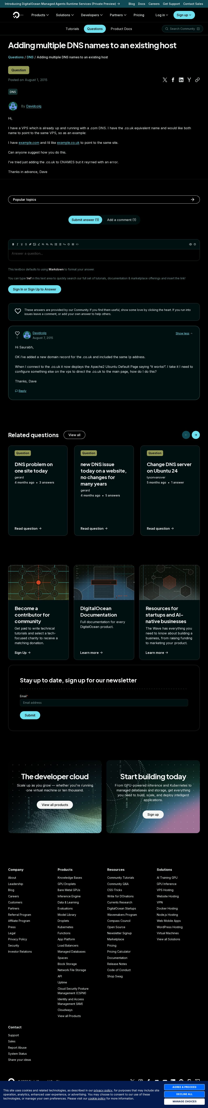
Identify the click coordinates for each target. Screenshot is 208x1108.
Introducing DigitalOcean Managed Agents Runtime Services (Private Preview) (60, 3)
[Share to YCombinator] (189, 79)
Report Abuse (17, 1047)
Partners (13, 908)
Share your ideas (19, 1059)
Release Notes (117, 964)
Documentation (117, 958)
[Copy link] (197, 79)
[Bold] (13, 244)
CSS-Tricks (114, 890)
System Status (17, 1053)
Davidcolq (33, 106)
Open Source (116, 927)
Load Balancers (68, 945)
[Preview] (190, 244)
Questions (95, 29)
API (60, 976)
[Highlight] (38, 244)
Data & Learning (68, 902)
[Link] (30, 244)
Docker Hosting (167, 908)
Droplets (63, 920)
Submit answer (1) (85, 220)
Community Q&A (118, 884)
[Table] (73, 244)
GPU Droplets (67, 884)
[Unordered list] (55, 244)
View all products (55, 805)
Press (12, 927)
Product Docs (121, 29)
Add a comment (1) (121, 220)
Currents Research (119, 902)
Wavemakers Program (122, 914)
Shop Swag (115, 976)
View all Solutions (168, 939)
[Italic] (17, 244)
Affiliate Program (19, 920)
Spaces (63, 958)
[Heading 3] (51, 244)
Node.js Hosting (167, 914)
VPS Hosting (165, 890)
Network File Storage (72, 970)
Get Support (171, 3)
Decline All (184, 1094)
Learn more (89, 653)
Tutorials (72, 29)
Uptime (62, 982)
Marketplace (115, 939)
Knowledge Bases (70, 877)
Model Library (67, 914)
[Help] (194, 244)
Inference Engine (69, 896)
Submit (30, 715)
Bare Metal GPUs (69, 890)
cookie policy (97, 1098)
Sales (11, 1041)
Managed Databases (72, 951)
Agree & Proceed (184, 1087)
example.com (29, 143)
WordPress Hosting (170, 927)
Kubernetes (65, 927)
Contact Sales (193, 3)
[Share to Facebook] (173, 79)
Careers (154, 3)
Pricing (111, 945)
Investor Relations (20, 951)
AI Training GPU (167, 877)
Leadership (15, 884)
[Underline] (21, 244)
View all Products (69, 1016)
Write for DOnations (120, 896)
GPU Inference (167, 884)
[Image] (34, 244)
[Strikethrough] (26, 244)
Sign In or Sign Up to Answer (34, 289)
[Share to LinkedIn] (181, 79)
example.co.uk (68, 143)
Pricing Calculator (119, 951)
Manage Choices (184, 1101)
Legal (11, 933)
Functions (64, 933)
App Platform (66, 939)
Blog (132, 3)
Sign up (182, 15)
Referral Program (19, 914)
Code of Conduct (119, 970)
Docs (141, 3)
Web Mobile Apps (169, 920)
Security (13, 945)
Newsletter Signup (119, 933)
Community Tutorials (120, 877)
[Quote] (64, 244)
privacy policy (103, 1090)
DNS (30, 57)
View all (74, 435)
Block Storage (67, 964)
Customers (15, 902)
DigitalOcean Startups (121, 908)
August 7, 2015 (43, 337)
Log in (160, 15)
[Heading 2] (47, 244)
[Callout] (68, 244)
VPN (160, 902)
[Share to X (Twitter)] (164, 79)
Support (13, 1035)
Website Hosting (168, 896)
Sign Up (21, 653)
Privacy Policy (17, 939)
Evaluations (65, 908)
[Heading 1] (43, 244)
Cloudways (65, 1010)
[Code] (77, 244)
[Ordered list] (60, 244)
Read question (26, 528)
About (12, 877)
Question (18, 70)
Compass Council (118, 920)
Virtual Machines (168, 933)
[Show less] (191, 333)
